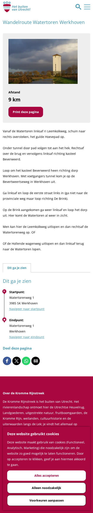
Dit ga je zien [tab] (16, 268)
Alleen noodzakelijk (46, 488)
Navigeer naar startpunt (26, 309)
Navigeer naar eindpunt (26, 337)
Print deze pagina (26, 112)
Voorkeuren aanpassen (46, 500)
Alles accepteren (46, 475)
